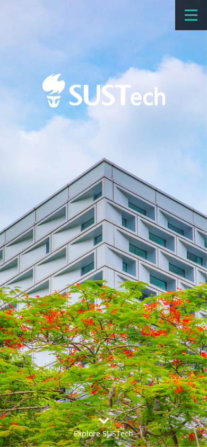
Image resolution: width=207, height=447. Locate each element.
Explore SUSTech (103, 433)
